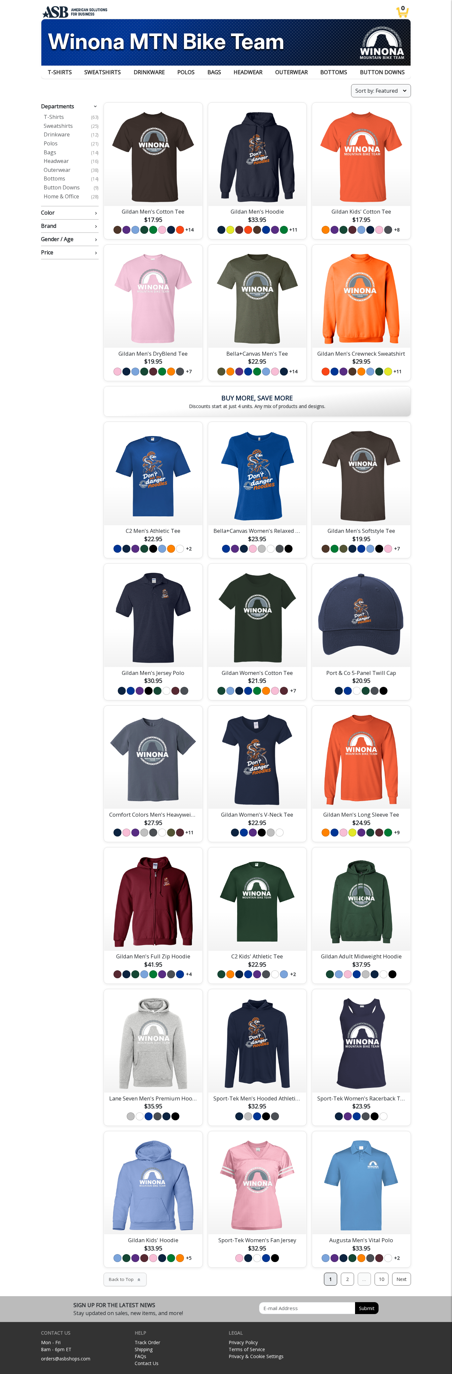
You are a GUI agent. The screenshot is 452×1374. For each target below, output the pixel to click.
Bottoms (333, 72)
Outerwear (291, 72)
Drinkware (149, 72)
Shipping (144, 1349)
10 (381, 1279)
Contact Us (146, 1363)
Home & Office (71, 197)
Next (401, 1279)
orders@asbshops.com (65, 1358)
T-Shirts (60, 72)
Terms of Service (247, 1349)
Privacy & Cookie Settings (256, 1356)
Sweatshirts (102, 72)
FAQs (140, 1356)
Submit (367, 1308)
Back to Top (125, 1279)
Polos (186, 72)
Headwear (248, 72)
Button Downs (382, 72)
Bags (214, 72)
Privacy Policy (243, 1342)
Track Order (147, 1342)
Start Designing (153, 193)
